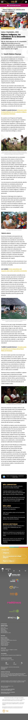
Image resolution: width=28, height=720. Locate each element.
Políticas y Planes (3, 630)
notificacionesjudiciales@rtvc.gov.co (6, 690)
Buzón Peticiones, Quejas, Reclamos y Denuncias (9, 640)
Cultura (8, 8)
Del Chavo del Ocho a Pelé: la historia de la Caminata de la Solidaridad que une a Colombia (13, 527)
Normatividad (3, 629)
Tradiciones (16, 8)
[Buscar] (26, 2)
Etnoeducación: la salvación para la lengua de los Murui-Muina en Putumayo (13, 348)
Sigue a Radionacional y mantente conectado (15, 476)
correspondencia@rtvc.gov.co (12, 675)
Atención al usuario (4, 637)
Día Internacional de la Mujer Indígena (12, 556)
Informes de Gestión (4, 631)
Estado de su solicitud (4, 643)
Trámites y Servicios (4, 641)
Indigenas (6, 552)
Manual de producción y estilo (6, 632)
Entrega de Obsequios (4, 645)
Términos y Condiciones (4, 644)
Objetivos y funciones (4, 628)
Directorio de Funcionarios (5, 642)
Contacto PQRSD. (5, 676)
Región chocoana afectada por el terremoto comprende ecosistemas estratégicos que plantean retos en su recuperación (14, 499)
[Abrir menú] (2, 2)
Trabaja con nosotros (4, 638)
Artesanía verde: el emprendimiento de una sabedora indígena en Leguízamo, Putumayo (14, 111)
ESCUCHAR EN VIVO (15, 5)
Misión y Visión (3, 627)
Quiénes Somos (4, 625)
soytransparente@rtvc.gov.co (5, 693)
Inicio (3, 8)
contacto (8, 569)
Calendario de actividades (5, 639)
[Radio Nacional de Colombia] (14, 2)
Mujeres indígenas (9, 561)
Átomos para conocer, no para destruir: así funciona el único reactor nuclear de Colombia (13, 540)
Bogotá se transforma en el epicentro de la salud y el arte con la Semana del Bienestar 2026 (13, 534)
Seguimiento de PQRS (20, 681)
